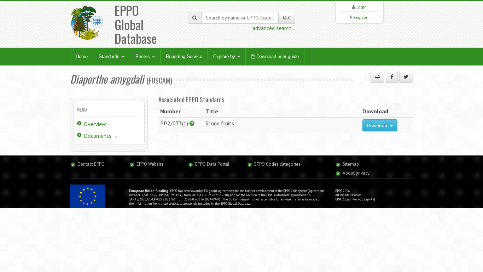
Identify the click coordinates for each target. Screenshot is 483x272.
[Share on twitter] (406, 77)
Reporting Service (184, 56)
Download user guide (277, 56)
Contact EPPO (91, 164)
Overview (95, 124)
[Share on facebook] (392, 77)
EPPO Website (150, 164)
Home (82, 56)
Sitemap (351, 164)
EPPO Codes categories (277, 164)
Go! (287, 17)
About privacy (356, 173)
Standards (110, 56)
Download (378, 125)
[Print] (377, 77)
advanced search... (273, 28)
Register (361, 17)
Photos (143, 56)
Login (361, 7)
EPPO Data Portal (212, 164)
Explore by (225, 56)
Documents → (101, 135)
